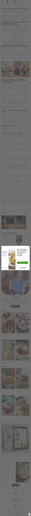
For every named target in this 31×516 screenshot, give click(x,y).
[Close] (28, 247)
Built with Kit (22, 268)
